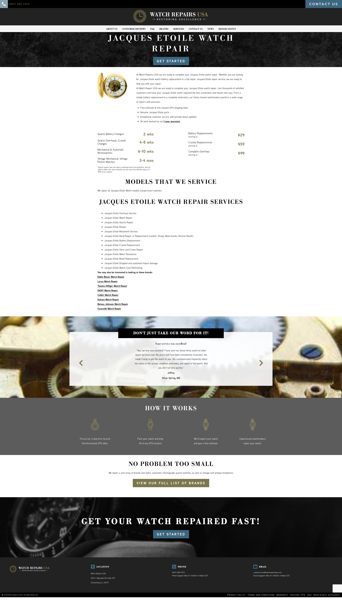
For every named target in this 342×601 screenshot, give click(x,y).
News (210, 29)
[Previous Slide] (79, 356)
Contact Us (196, 29)
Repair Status (227, 29)
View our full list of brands (171, 474)
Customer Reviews (133, 29)
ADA (309, 586)
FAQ (152, 29)
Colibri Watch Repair (108, 295)
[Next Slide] (262, 356)
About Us (111, 29)
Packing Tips (297, 586)
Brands (163, 29)
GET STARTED (171, 61)
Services (178, 29)
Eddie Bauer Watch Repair (111, 277)
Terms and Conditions (261, 586)
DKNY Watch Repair (108, 290)
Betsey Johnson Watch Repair (113, 304)
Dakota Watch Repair (108, 299)
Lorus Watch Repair (108, 281)
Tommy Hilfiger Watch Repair (112, 286)
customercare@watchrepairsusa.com (267, 564)
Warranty (282, 586)
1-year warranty (171, 121)
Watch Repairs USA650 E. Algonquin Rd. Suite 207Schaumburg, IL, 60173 (103, 569)
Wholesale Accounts (327, 586)
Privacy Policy (236, 586)
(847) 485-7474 (178, 564)
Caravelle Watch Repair (109, 308)
